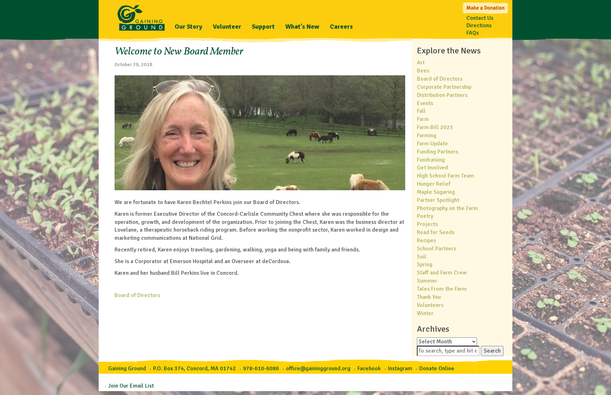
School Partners (436, 248)
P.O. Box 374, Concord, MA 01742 (194, 368)
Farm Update (432, 143)
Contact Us (479, 18)
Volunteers (430, 305)
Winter (425, 313)
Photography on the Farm (447, 208)
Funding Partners (437, 151)
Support (263, 26)
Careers (341, 26)
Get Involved (432, 167)
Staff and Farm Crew (442, 272)
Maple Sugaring (436, 192)
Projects (427, 224)
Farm (423, 119)
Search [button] (492, 350)
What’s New (302, 26)
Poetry (425, 216)
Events (425, 103)
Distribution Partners (442, 95)
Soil (421, 256)
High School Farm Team (445, 175)
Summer (427, 280)
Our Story (188, 26)
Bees (423, 70)
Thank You (429, 297)
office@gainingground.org (318, 368)
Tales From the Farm (442, 288)
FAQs (472, 32)
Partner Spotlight (438, 200)
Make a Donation (486, 7)
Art (421, 62)
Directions (478, 25)
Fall (421, 111)
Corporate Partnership (444, 87)
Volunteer (227, 26)
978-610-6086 (261, 368)
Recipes (426, 240)
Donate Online (436, 368)
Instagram (400, 368)
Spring (424, 264)
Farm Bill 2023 (435, 127)
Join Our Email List (131, 385)
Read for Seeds (435, 232)
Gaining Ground (141, 16)
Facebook (369, 368)
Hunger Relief (433, 183)
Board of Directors (137, 295)
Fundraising (431, 159)
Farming (426, 135)
